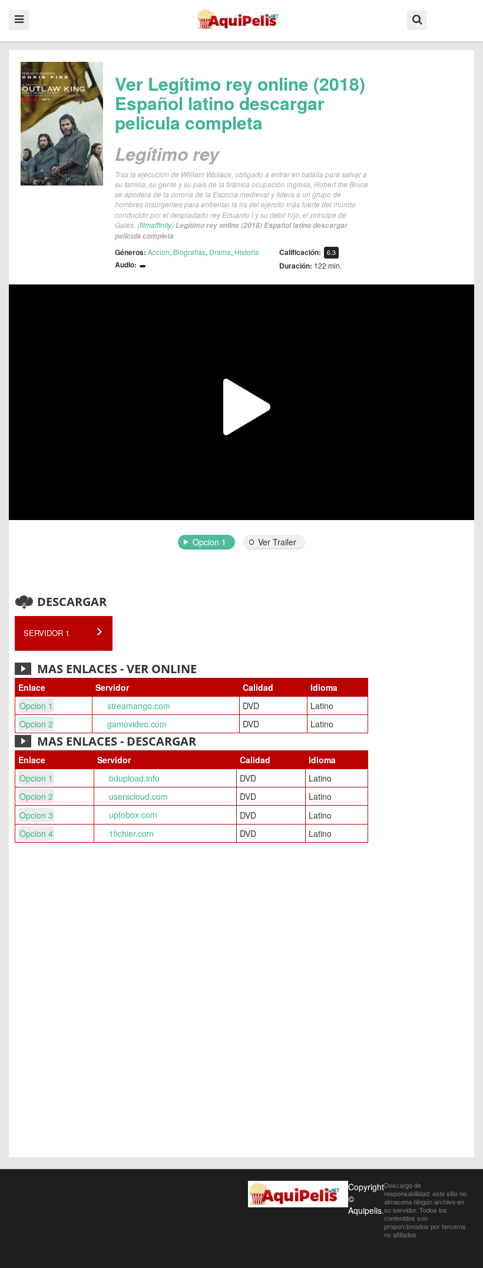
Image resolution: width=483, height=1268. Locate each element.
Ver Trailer (277, 542)
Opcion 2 (36, 724)
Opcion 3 (36, 815)
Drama (220, 252)
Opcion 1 (209, 542)
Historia (246, 252)
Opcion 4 (36, 833)
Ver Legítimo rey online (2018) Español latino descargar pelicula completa (240, 103)
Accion (159, 252)
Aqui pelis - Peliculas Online (241, 19)
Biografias (189, 252)
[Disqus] (241, 1002)
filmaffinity (155, 225)
